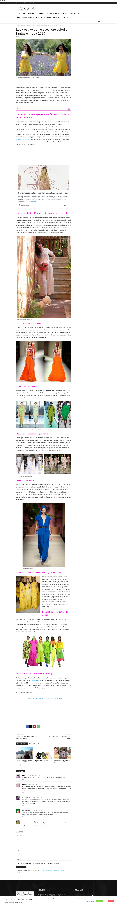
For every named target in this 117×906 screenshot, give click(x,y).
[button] (99, 21)
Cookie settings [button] (90, 901)
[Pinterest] (34, 726)
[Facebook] (27, 726)
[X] (30, 726)
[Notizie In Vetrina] (25, 893)
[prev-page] (17, 765)
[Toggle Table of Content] (68, 108)
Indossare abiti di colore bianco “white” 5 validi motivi (46, 698)
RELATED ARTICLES (22, 743)
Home (18, 26)
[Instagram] (80, 895)
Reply (23, 779)
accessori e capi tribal (23, 139)
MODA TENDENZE (26, 26)
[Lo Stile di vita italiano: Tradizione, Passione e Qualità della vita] (24, 753)
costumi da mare (40, 142)
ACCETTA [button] (99, 901)
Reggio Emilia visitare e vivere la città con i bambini (60, 737)
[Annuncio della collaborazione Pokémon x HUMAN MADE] (43, 753)
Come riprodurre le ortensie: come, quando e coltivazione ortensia (27, 737)
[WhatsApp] (38, 726)
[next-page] (20, 765)
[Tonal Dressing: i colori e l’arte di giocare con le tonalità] (62, 753)
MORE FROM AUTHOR (34, 743)
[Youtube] (92, 895)
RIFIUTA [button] (111, 901)
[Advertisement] (43, 82)
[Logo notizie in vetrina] (28, 8)
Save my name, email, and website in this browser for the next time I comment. (38, 863)
